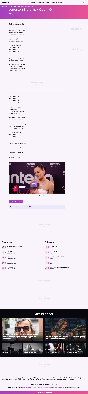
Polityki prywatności (38, 387)
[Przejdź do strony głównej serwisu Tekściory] (5, 3)
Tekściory (7, 6)
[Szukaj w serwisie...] (83, 2)
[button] (32, 2)
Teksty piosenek (13, 6)
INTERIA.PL (60, 387)
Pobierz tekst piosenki (16, 201)
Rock (19, 6)
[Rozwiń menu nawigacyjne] (85, 2)
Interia (3, 6)
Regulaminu (28, 387)
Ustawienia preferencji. (47, 387)
